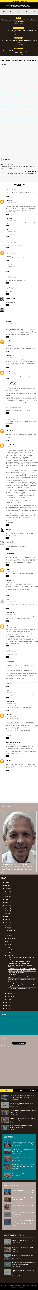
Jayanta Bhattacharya (13, 742)
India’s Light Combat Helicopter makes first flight (21, 958)
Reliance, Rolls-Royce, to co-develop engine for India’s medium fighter (19, 51)
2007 (6, 1005)
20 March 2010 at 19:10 (11, 202)
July (8, 944)
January (9, 996)
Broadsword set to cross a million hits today (21, 968)
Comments (31, 1090)
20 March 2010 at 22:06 (11, 277)
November (10, 933)
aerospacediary (11, 252)
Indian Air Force (18, 48)
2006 (6, 1008)
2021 (6, 897)
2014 (6, 916)
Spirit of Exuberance (13, 600)
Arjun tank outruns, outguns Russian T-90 (20, 961)
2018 (6, 905)
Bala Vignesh (10, 430)
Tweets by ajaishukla (7, 1046)
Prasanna (9, 529)
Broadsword (10, 341)
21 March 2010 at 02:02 (11, 419)
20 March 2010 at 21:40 (11, 253)
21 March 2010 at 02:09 (11, 432)
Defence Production (18, 28)
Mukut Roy (9, 321)
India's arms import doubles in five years (20, 970)
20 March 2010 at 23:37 (11, 357)
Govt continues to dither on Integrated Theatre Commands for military (19, 41)
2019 (6, 902)
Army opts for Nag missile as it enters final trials (21, 985)
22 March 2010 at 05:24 (11, 651)
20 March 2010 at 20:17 (11, 242)
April (8, 952)
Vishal (8, 372)
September (10, 938)
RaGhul (8, 569)
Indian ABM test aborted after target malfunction (19, 973)
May (8, 950)
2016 (6, 911)
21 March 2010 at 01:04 (11, 373)
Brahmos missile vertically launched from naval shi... (20, 965)
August (9, 941)
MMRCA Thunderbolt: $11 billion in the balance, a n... (22, 980)
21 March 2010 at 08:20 (11, 555)
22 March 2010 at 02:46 (11, 627)
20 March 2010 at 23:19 (11, 343)
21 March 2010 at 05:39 (11, 544)
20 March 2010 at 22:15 (11, 300)
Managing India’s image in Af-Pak (18, 983)
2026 (6, 882)
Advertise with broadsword (19, 1)
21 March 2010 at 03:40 (11, 446)
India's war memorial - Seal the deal (18, 963)
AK (6, 417)
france (18, 17)
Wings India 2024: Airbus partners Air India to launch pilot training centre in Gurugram (23, 1271)
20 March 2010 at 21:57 (11, 266)
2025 (6, 885)
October (9, 936)
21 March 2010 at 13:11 (11, 582)
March (9, 955)
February (10, 993)
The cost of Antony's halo (19, 1174)
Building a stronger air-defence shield (22, 1240)
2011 (6, 925)
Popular (19, 1090)
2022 (6, 894)
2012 (6, 922)
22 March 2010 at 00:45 (11, 614)
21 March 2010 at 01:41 (11, 384)
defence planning (18, 38)
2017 (6, 908)
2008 (7, 1002)
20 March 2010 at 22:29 (11, 323)
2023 (6, 891)
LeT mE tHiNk (10, 298)
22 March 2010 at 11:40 (11, 663)
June (8, 947)
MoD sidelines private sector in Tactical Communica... (20, 989)
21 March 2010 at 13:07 (11, 571)
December (10, 930)
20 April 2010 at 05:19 (11, 762)
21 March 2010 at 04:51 (11, 531)
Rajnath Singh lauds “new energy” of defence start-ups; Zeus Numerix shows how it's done (23, 1166)
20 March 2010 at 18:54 (11, 189)
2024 (6, 888)
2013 (6, 919)
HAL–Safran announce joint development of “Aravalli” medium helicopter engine (19, 20)
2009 (6, 1000)
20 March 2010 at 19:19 (11, 220)
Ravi (7, 625)
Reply (7, 196)
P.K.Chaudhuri (10, 444)
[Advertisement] (19, 1027)
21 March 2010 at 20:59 (11, 601)
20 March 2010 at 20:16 (11, 231)
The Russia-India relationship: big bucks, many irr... (20, 976)
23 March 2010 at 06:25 (11, 716)
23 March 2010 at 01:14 (11, 703)
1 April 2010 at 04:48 (11, 744)
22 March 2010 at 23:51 (11, 692)
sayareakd (9, 542)
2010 (6, 928)
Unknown (9, 201)
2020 (6, 899)
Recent (6, 1090)
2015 (6, 914)
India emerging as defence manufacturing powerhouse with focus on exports (19, 31)
